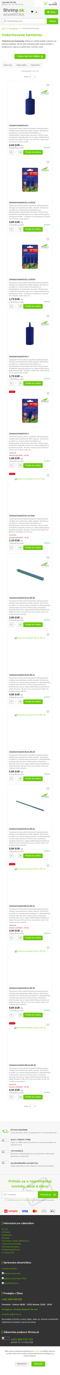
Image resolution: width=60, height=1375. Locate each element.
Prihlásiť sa (45, 1194)
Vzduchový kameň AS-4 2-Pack (22, 515)
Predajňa (6, 1232)
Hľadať (52, 21)
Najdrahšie (35, 65)
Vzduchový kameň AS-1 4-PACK (22, 279)
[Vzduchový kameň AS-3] (30, 333)
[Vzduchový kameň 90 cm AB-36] (30, 965)
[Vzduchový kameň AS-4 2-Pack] (30, 493)
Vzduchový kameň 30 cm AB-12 (22, 675)
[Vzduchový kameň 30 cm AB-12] (30, 652)
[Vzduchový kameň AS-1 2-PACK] (30, 179)
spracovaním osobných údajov (25, 1200)
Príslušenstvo (13, 28)
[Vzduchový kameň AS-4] (30, 410)
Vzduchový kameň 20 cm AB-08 (22, 598)
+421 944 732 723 (9, 2)
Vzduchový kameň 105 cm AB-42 (22, 1065)
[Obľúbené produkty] (32, 12)
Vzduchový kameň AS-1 (18, 125)
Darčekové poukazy (11, 1247)
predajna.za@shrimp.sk (11, 1314)
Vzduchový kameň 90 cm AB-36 (22, 988)
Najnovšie (8, 65)
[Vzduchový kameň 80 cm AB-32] (30, 883)
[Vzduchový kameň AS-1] (30, 102)
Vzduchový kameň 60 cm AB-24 (22, 829)
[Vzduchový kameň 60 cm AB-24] (30, 806)
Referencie (7, 1235)
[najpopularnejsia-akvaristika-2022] (14, 1278)
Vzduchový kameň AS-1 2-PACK (22, 202)
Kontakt (6, 1238)
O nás (5, 1229)
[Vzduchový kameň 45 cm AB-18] (30, 729)
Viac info (34, 1309)
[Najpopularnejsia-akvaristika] (11, 1273)
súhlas (36, 1351)
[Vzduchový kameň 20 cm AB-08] (30, 575)
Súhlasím (38, 1363)
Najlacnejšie (21, 65)
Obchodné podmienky (12, 1244)
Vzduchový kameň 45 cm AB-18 (22, 752)
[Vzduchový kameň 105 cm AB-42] (30, 1042)
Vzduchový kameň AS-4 (18, 433)
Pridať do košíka (33, 152)
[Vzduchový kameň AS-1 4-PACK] (30, 256)
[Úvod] (13, 12)
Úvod (3, 28)
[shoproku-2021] (10, 1283)
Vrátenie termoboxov (11, 1249)
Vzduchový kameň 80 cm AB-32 (22, 906)
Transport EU (8, 1252)
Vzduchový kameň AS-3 (18, 356)
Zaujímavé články (10, 1268)
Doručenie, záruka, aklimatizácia (16, 1241)
